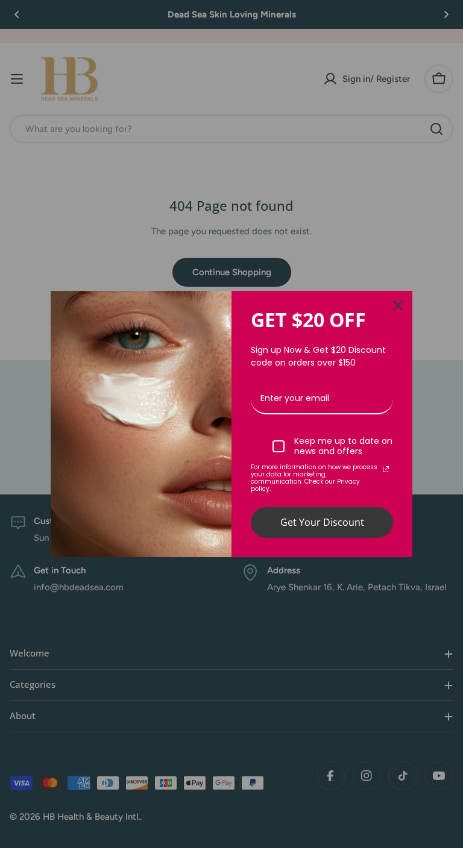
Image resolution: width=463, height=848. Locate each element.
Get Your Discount (322, 522)
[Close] (397, 305)
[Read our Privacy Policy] (386, 469)
